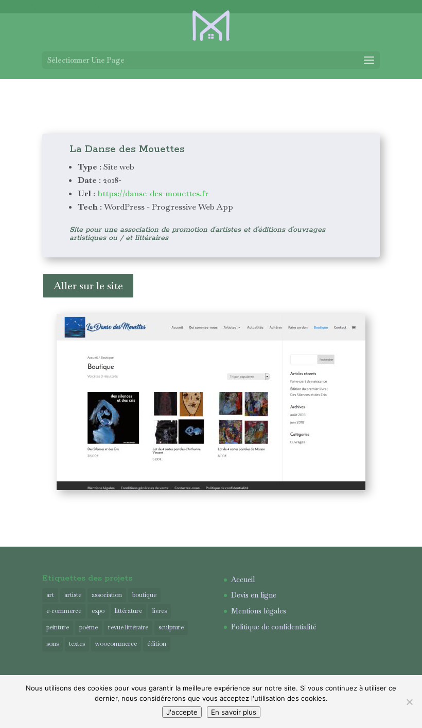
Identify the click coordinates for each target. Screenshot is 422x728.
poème (88, 627)
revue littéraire (128, 627)
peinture (57, 627)
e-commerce (63, 611)
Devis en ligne (253, 595)
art (50, 595)
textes (77, 644)
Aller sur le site (88, 285)
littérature (128, 611)
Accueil (243, 579)
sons (52, 644)
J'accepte (182, 712)
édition (156, 644)
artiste (72, 595)
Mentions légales (258, 610)
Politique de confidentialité (273, 626)
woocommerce (116, 644)
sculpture (171, 627)
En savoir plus (233, 712)
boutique (144, 595)
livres (159, 611)
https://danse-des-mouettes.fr (151, 193)
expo (98, 611)
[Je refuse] (409, 702)
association (107, 595)
